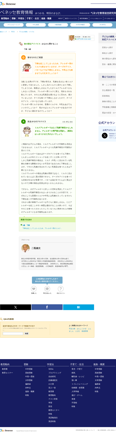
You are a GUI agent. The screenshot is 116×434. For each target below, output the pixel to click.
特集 (27, 395)
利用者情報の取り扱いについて (85, 430)
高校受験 (29, 373)
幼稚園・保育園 (78, 388)
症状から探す (107, 47)
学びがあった (47, 293)
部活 (50, 406)
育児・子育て (77, 369)
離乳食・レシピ (78, 376)
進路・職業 (46, 18)
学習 (50, 403)
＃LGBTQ (102, 24)
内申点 (28, 388)
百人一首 (52, 388)
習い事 (74, 380)
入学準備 (75, 391)
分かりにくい (61, 293)
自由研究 (52, 376)
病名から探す (107, 53)
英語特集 (52, 421)
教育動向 (5, 18)
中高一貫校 (29, 376)
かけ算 (51, 384)
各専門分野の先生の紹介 (83, 39)
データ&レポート (109, 18)
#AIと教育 (36, 24)
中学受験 (29, 369)
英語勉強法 (53, 418)
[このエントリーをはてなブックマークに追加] (78, 309)
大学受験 (29, 380)
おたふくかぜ (81, 329)
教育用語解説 (84, 18)
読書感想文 (53, 380)
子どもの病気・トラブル (26, 32)
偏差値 (28, 384)
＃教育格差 (58, 24)
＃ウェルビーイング (13, 24)
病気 (73, 373)
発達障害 (85, 331)
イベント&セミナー (96, 18)
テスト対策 (53, 399)
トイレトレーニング (80, 384)
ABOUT (60, 18)
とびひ (77, 331)
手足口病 (72, 329)
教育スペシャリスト (71, 18)
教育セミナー (7, 373)
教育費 (4, 369)
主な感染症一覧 (108, 90)
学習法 (21, 18)
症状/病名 (106, 96)
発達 (73, 399)
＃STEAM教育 (80, 24)
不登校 (74, 403)
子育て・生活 (33, 18)
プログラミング (54, 373)
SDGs (50, 369)
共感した (34, 293)
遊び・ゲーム (77, 395)
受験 (14, 18)
